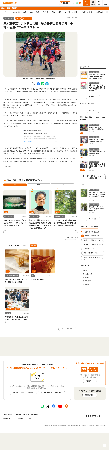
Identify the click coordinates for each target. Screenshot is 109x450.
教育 (37, 12)
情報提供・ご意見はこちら (92, 240)
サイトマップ (27, 418)
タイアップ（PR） (87, 12)
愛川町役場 (86, 277)
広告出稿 (65, 3)
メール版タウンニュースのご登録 (51, 393)
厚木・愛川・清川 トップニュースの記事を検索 (92, 177)
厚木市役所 (86, 271)
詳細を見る (89, 381)
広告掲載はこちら (89, 248)
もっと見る (70, 237)
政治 (53, 12)
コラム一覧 (92, 219)
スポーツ (45, 12)
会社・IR (93, 4)
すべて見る (92, 97)
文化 (24, 12)
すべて (4, 12)
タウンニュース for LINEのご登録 (23, 393)
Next (75, 232)
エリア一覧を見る (66, 329)
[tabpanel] (40, 55)
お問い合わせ (95, 416)
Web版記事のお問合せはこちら (92, 258)
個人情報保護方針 (7, 418)
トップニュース (15, 12)
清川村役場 (86, 284)
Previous (5, 232)
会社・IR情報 (8, 414)
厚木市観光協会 (87, 274)
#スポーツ (8, 166)
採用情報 (35, 414)
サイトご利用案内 (18, 418)
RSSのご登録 (89, 395)
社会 (31, 12)
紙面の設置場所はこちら (91, 253)
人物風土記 (99, 12)
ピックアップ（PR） (71, 12)
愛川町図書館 (87, 281)
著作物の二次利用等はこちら (92, 244)
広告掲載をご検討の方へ (22, 414)
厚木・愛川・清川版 (9, 8)
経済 (60, 12)
